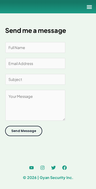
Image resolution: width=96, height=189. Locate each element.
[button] (89, 7)
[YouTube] (31, 167)
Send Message (23, 131)
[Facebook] (64, 167)
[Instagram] (42, 167)
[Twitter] (53, 167)
